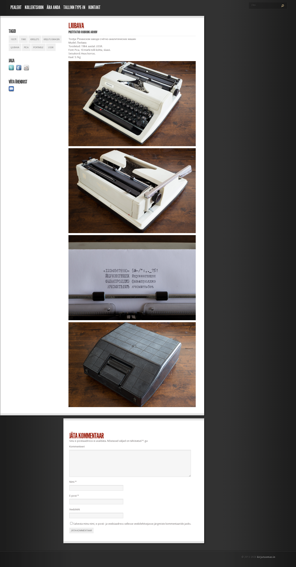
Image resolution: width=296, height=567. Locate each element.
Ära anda (53, 7)
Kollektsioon (34, 7)
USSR (51, 47)
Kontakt (94, 7)
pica (26, 47)
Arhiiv (94, 32)
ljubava (15, 47)
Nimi (73, 481)
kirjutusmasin (52, 39)
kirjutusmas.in (266, 557)
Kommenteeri (77, 446)
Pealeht (16, 7)
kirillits (34, 39)
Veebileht (74, 509)
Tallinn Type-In (74, 7)
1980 (23, 39)
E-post (74, 495)
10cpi (13, 39)
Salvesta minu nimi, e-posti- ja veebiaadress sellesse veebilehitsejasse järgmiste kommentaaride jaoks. (132, 523)
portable (38, 47)
